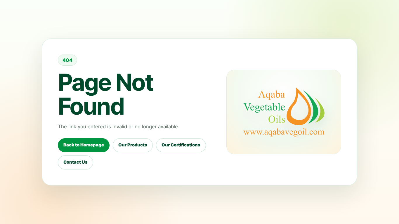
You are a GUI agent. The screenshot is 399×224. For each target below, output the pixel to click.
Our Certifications (181, 145)
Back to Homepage (83, 145)
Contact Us (75, 162)
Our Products (132, 145)
